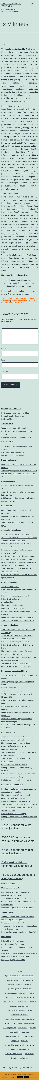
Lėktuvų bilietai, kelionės (16, 1067)
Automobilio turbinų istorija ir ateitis (14, 691)
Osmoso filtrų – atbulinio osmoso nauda (16, 559)
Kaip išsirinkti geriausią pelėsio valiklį (15, 596)
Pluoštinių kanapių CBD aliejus (12, 608)
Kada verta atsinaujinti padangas (13, 814)
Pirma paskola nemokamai (11, 895)
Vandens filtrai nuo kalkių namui (13, 428)
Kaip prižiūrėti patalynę (10, 599)
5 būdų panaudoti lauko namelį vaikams (16, 826)
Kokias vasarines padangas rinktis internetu (18, 774)
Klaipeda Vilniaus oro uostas (18, 286)
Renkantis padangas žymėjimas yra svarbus (18, 801)
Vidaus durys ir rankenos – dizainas (14, 639)
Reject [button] (26, 1077)
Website (4, 371)
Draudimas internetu (9, 460)
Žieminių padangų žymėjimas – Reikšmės (16, 651)
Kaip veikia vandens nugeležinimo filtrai (16, 437)
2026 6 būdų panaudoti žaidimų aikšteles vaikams (17, 839)
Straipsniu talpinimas (9, 582)
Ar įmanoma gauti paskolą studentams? (16, 898)
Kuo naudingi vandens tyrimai (12, 455)
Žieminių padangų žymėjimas (12, 605)
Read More (33, 1077)
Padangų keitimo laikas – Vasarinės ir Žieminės (19, 817)
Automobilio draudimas (13, 298)
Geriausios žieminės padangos (12, 777)
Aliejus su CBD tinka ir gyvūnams (13, 654)
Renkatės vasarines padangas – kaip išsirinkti (18, 780)
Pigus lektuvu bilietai (10, 106)
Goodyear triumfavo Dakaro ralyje (14, 764)
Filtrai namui (6, 937)
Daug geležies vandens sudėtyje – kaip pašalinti (19, 932)
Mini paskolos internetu (10, 888)
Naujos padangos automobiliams (14, 671)
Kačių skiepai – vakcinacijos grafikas (15, 413)
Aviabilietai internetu (10, 194)
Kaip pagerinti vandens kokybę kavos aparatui (19, 953)
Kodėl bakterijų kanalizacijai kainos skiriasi (17, 617)
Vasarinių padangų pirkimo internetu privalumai (19, 804)
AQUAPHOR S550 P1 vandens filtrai (14, 565)
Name (3, 348)
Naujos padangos (8, 732)
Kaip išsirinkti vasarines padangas (14, 820)
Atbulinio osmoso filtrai (10, 587)
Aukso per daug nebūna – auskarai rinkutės (17, 620)
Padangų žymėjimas (9, 688)
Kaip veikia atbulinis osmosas (12, 941)
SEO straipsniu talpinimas (11, 530)
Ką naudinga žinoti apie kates (12, 416)
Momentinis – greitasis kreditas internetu (17, 908)
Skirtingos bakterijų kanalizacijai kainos (16, 663)
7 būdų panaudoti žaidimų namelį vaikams (17, 851)
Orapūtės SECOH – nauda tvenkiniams (16, 666)
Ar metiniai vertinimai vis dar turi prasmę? (17, 636)
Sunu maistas (6, 506)
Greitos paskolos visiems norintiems (15, 892)
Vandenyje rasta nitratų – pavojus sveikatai (17, 917)
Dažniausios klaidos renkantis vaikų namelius (17, 864)
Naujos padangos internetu (12, 784)
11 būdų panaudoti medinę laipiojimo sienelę (18, 876)
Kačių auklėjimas (7, 419)
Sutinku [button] (20, 1077)
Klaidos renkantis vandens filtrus (13, 923)
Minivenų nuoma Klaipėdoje (18, 280)
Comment (5, 326)
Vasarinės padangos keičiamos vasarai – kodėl (19, 471)
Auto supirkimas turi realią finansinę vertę (17, 534)
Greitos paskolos (8, 884)
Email (3, 360)
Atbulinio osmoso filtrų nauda (12, 944)
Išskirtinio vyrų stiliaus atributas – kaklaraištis (18, 562)
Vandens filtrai (7, 424)
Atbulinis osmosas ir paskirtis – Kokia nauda (18, 556)
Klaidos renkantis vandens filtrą (13, 452)
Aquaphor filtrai (7, 602)
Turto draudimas (19, 301)
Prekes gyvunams (8, 481)
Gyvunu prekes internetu (11, 408)
